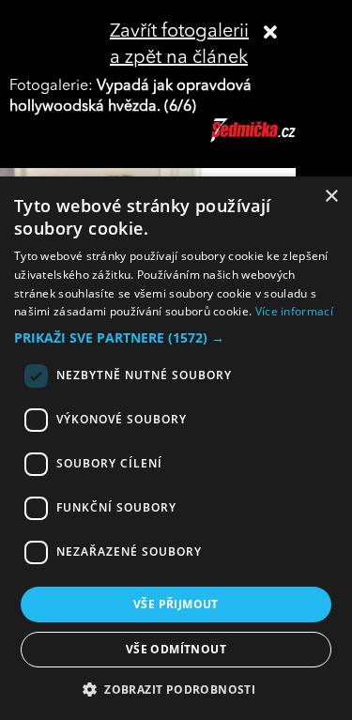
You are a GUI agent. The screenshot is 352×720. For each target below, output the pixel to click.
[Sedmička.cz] (276, 138)
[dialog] (176, 448)
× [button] (331, 197)
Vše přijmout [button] (176, 604)
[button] (176, 338)
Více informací (294, 311)
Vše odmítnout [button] (176, 649)
